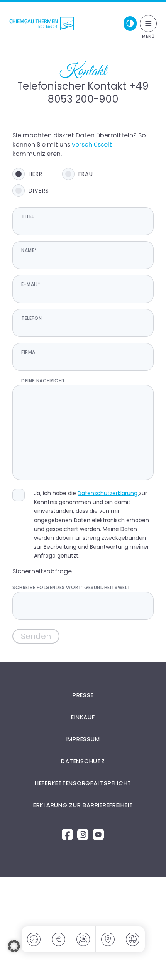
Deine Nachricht (43, 380)
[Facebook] (67, 834)
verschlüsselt (92, 144)
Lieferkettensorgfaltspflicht (83, 783)
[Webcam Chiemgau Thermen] (83, 939)
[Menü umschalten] (148, 23)
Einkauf (83, 717)
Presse (83, 695)
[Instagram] (83, 834)
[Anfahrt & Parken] (108, 939)
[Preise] (58, 939)
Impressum (83, 739)
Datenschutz (83, 761)
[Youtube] (98, 834)
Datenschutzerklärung (108, 493)
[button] (14, 946)
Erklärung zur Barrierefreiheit (83, 805)
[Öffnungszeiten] (34, 939)
